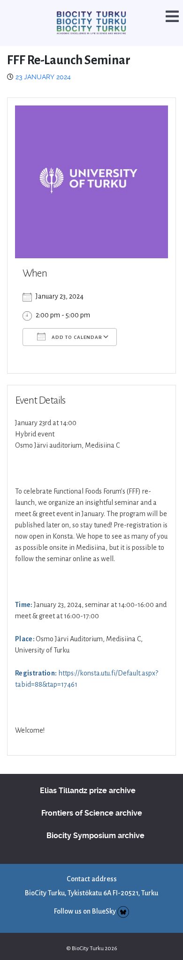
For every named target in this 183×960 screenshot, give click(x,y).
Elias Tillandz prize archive (88, 777)
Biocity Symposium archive (95, 822)
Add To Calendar (76, 324)
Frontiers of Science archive (91, 800)
